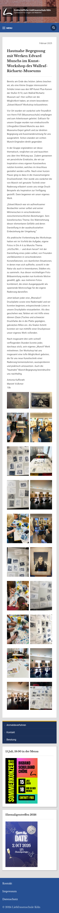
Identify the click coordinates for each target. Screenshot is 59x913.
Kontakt (11, 732)
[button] (7, 28)
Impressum (9, 891)
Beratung (11, 739)
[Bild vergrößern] (24, 398)
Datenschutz (10, 899)
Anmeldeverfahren (16, 725)
